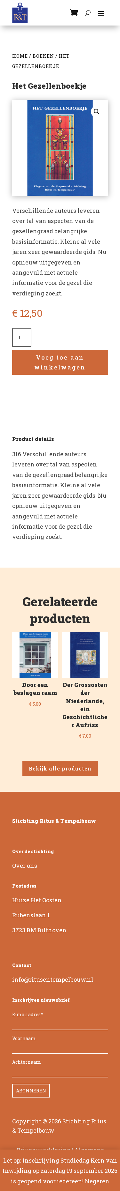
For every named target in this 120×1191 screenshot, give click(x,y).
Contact (21, 965)
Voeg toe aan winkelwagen (60, 362)
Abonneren (31, 1091)
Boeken (43, 56)
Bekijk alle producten (60, 768)
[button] (96, 111)
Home (20, 56)
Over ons (24, 865)
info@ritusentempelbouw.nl (52, 979)
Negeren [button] (97, 1181)
